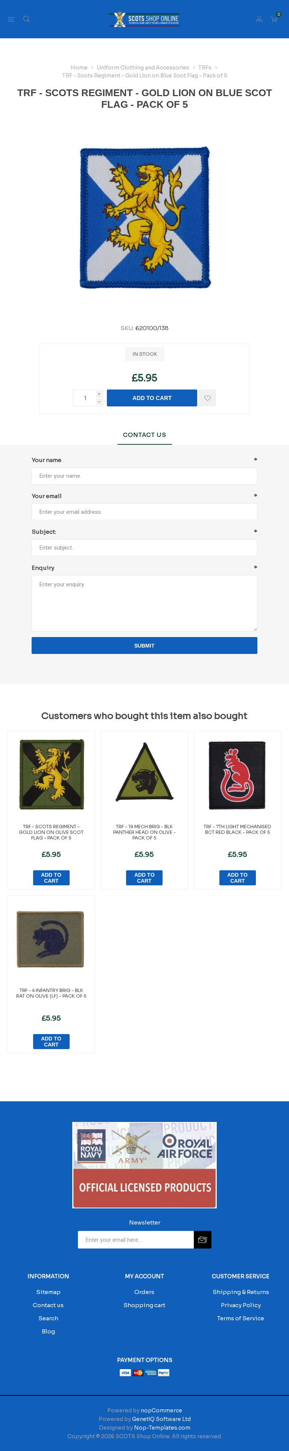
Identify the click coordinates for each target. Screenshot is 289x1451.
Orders (144, 1291)
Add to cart (152, 398)
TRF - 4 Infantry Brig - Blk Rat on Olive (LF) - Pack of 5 (51, 993)
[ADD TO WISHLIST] (207, 398)
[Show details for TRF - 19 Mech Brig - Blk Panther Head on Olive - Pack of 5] (144, 774)
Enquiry (43, 567)
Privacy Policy (241, 1305)
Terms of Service (240, 1318)
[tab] (144, 435)
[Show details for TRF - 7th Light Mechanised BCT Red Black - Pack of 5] (237, 774)
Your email (47, 496)
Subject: (44, 531)
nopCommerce (161, 1410)
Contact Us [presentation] (144, 434)
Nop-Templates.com (162, 1427)
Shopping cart (144, 1305)
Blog (48, 1331)
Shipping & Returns (241, 1291)
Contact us (48, 1305)
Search (48, 1318)
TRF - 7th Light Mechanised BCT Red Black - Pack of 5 (237, 829)
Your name (46, 460)
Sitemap (48, 1291)
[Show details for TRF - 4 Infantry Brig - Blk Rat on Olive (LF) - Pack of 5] (51, 938)
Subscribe (202, 1240)
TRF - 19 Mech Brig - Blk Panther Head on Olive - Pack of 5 (144, 832)
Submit (144, 646)
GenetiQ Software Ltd (161, 1419)
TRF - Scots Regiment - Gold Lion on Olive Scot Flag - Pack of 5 (51, 832)
